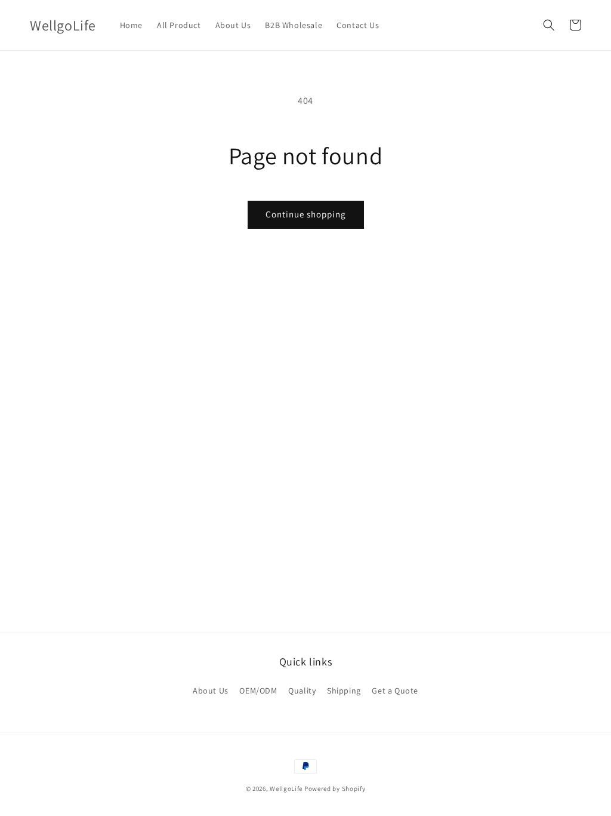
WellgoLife (286, 788)
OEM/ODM (258, 690)
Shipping (344, 690)
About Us (211, 690)
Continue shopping (306, 214)
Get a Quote (395, 690)
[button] (549, 25)
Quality (302, 690)
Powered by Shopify (335, 788)
